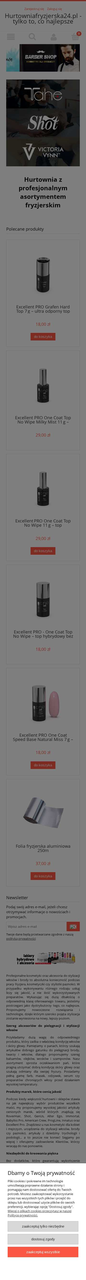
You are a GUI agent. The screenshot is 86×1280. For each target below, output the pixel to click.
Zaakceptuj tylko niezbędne (43, 1226)
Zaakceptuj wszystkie (43, 1252)
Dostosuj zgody (43, 1239)
